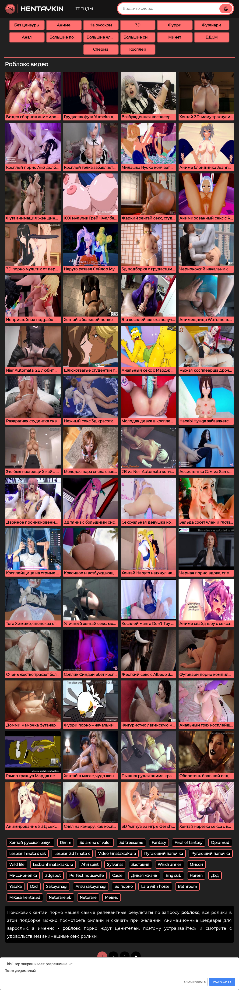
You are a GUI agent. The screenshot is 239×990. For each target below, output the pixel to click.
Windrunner (169, 864)
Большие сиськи (139, 37)
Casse (117, 875)
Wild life (17, 864)
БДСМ (212, 37)
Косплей (137, 49)
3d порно (124, 886)
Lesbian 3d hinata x (72, 853)
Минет (174, 37)
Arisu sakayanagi (91, 886)
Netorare (88, 897)
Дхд (215, 875)
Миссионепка (23, 875)
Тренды (84, 9)
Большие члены (103, 37)
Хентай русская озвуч (30, 842)
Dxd (34, 886)
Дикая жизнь (144, 875)
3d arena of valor (95, 842)
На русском (100, 25)
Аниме (63, 25)
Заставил (140, 864)
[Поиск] (225, 8)
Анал (27, 37)
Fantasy (159, 842)
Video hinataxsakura (117, 853)
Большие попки (65, 37)
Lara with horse (155, 886)
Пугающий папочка (163, 853)
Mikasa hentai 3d (24, 897)
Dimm (65, 842)
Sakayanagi (56, 886)
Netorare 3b (60, 897)
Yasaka (15, 886)
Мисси (196, 864)
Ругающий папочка (210, 853)
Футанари (211, 25)
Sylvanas (115, 864)
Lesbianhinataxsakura (53, 864)
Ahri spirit (90, 864)
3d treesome (131, 842)
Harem (196, 875)
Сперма (100, 49)
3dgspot (53, 875)
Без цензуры (26, 25)
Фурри (175, 25)
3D (138, 25)
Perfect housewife (86, 875)
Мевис (111, 897)
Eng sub (173, 875)
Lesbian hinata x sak (27, 853)
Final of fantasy (189, 842)
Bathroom (187, 886)
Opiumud (220, 842)
